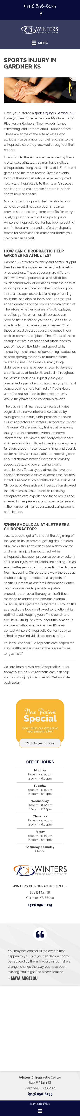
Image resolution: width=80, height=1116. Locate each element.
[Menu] (40, 1111)
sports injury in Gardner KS (54, 113)
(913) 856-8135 (40, 6)
